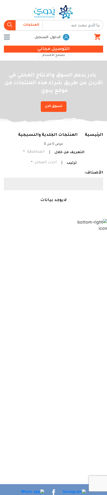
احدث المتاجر (45, 163)
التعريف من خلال (69, 152)
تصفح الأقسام (53, 55)
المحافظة (35, 152)
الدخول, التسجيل (48, 37)
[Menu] (7, 37)
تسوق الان (53, 106)
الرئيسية (94, 135)
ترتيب (72, 163)
